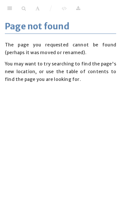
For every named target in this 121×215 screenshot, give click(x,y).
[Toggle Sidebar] (10, 8)
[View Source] (64, 8)
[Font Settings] (38, 8)
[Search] (24, 8)
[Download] (78, 8)
